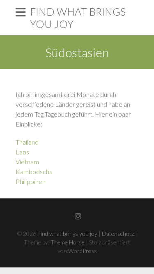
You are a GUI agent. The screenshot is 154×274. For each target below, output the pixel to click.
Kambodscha (34, 171)
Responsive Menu (20, 12)
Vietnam (27, 162)
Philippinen (31, 181)
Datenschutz (118, 233)
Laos (22, 152)
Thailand (27, 142)
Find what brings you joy (78, 17)
